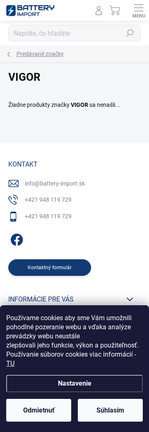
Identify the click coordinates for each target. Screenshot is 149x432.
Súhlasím (110, 410)
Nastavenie (74, 383)
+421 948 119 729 (48, 199)
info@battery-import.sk (55, 183)
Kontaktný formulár (50, 267)
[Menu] (138, 10)
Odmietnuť (39, 410)
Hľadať (130, 33)
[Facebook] (15, 238)
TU (10, 363)
